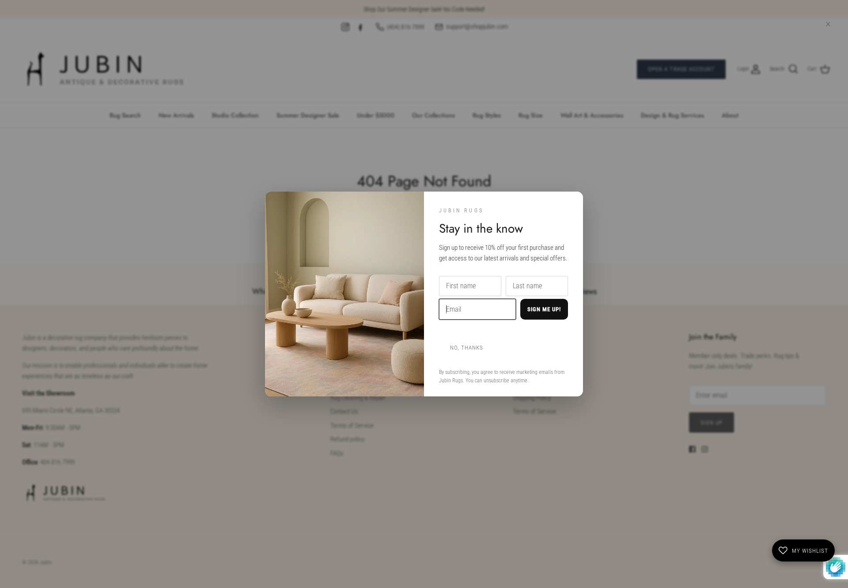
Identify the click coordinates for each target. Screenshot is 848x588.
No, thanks (466, 347)
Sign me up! (544, 309)
